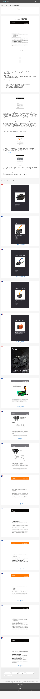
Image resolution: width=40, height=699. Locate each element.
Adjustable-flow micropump (30, 673)
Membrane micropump (8, 675)
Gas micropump (21, 673)
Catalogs (19, 12)
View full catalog (20, 50)
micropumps (13, 71)
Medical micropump (15, 673)
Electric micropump (7, 673)
